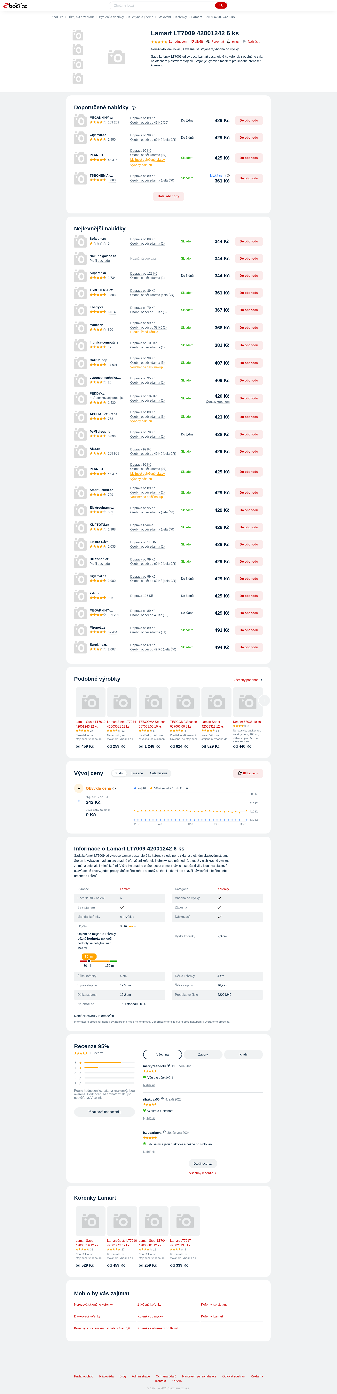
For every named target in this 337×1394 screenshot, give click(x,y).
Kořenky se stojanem (215, 1304)
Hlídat (235, 41)
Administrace (141, 1376)
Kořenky (181, 17)
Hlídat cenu (250, 773)
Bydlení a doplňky (111, 17)
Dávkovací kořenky (87, 1316)
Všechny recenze (201, 1173)
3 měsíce (136, 773)
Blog (123, 1376)
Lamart (124, 889)
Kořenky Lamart (212, 1316)
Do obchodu (249, 120)
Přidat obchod (83, 1376)
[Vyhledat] (221, 5)
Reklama (257, 1376)
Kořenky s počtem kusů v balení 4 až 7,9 (102, 1328)
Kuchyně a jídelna (140, 17)
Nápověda (106, 1376)
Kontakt (160, 1381)
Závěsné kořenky (149, 1304)
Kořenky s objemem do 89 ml (157, 1328)
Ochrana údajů (166, 1376)
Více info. (96, 1097)
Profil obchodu (100, 260)
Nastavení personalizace (199, 1376)
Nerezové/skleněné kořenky (93, 1304)
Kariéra (177, 1381)
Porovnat (217, 41)
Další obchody (168, 196)
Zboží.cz (57, 17)
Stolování (164, 17)
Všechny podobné (246, 680)
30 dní (119, 773)
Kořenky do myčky (150, 1316)
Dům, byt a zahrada (81, 17)
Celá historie (159, 773)
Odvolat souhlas (233, 1376)
